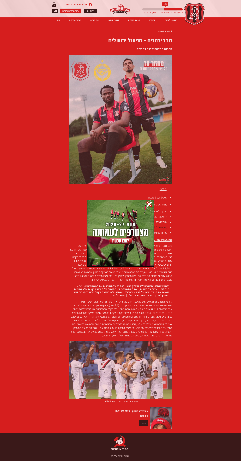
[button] (149, 204)
